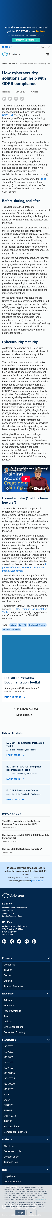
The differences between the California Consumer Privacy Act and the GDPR (21, 822)
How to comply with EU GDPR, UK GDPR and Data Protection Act (25, 836)
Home (4, 64)
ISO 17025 (9, 1078)
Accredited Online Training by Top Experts (23, 794)
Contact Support (12, 1181)
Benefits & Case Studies (11, 629)
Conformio (9, 964)
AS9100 (8, 1121)
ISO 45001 (9, 1067)
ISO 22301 (9, 1089)
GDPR (43, 179)
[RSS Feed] (34, 941)
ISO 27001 (9, 1046)
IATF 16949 (10, 1115)
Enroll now (13, 799)
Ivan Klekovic (20, 92)
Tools (6, 1016)
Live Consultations (13, 1026)
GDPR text (7, 115)
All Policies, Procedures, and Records (21, 750)
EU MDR (8, 1110)
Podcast (8, 1021)
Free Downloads (12, 1010)
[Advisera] (13, 895)
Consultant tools (12, 1151)
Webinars (9, 1005)
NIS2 (6, 1094)
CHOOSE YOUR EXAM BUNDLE (26, 40)
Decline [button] (31, 1212)
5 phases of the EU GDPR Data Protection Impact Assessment (24, 567)
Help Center (10, 1176)
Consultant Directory (14, 1032)
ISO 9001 (8, 1057)
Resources (13, 64)
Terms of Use (11, 1162)
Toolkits (8, 970)
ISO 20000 (9, 1083)
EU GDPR (22, 625)
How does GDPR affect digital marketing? (22, 849)
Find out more (12, 697)
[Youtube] (27, 941)
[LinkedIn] (4, 941)
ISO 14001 (9, 1062)
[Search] (37, 47)
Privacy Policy (41, 1199)
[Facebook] (19, 941)
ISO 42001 (9, 1051)
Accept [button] (20, 1212)
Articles (13, 625)
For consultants (12, 1126)
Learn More (13, 755)
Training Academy (13, 986)
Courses (8, 975)
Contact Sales (11, 1156)
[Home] (10, 54)
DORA (7, 1099)
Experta (8, 980)
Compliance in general (15, 1131)
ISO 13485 (9, 1073)
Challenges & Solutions (37, 625)
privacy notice (37, 881)
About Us (8, 1146)
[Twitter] (12, 941)
